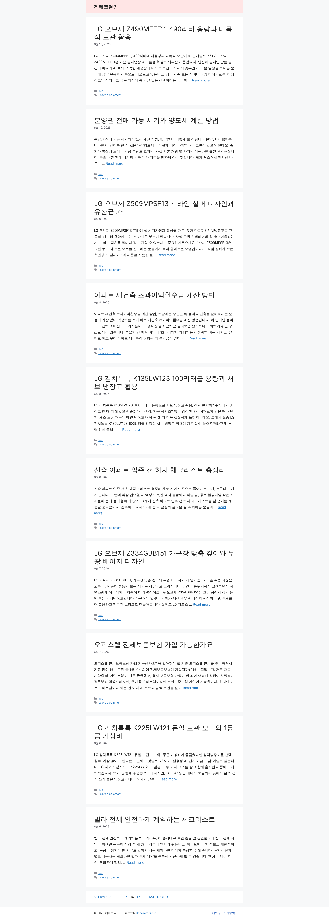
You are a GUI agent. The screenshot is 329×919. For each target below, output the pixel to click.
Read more (201, 80)
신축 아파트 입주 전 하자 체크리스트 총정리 (159, 470)
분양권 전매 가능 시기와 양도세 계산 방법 (156, 120)
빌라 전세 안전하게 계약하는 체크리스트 (154, 819)
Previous (102, 897)
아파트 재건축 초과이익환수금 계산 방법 (154, 295)
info (100, 90)
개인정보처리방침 (223, 913)
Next (162, 897)
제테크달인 (106, 7)
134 (151, 897)
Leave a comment (109, 94)
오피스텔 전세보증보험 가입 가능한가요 (153, 644)
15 (126, 897)
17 (139, 897)
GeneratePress (146, 913)
